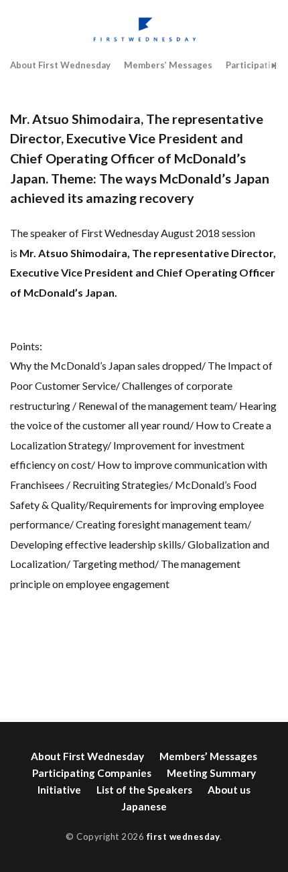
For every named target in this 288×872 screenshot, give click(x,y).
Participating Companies (91, 773)
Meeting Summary (211, 773)
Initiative (59, 790)
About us (229, 790)
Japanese (144, 806)
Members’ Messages (168, 65)
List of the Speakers (144, 790)
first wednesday (183, 836)
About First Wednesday (60, 65)
